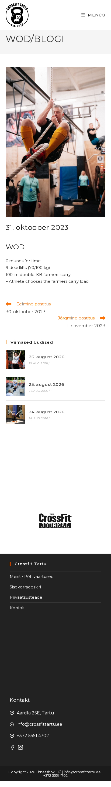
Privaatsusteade (26, 597)
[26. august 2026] (15, 359)
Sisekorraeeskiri (25, 587)
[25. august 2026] (15, 386)
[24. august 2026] (15, 414)
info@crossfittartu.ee (39, 724)
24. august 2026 (47, 411)
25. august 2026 (46, 384)
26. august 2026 (47, 356)
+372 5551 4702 (33, 735)
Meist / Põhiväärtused (32, 576)
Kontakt (18, 607)
